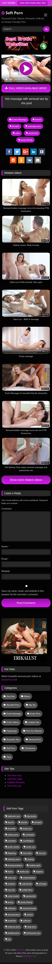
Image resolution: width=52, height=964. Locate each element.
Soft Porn (14, 12)
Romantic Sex (13, 739)
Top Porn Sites (14, 779)
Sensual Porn (35, 739)
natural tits (27, 883)
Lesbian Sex (33, 722)
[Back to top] (43, 955)
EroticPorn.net (8, 680)
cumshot (12, 840)
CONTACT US (29, 956)
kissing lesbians (15, 865)
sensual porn (14, 914)
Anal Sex (11, 696)
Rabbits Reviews (16, 782)
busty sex (27, 828)
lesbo (10, 871)
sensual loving (29, 908)
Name (5, 546)
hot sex (42, 853)
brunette (11, 828)
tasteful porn (13, 933)
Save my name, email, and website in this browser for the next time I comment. (22, 593)
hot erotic (27, 853)
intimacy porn (14, 859)
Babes (27, 696)
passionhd (33, 133)
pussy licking (26, 140)
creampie (30, 834)
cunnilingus (28, 840)
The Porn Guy (14, 775)
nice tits (11, 890)
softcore (26, 920)
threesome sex (33, 933)
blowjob (15, 126)
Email (5, 559)
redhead (11, 908)
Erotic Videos (13, 722)
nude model (13, 896)
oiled (17, 133)
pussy (10, 902)
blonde (38, 119)
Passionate (12, 731)
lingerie (39, 871)
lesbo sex (24, 871)
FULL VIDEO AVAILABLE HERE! (27, 88)
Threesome (30, 748)
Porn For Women (34, 731)
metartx (11, 883)
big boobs (31, 816)
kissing (30, 859)
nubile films (27, 890)
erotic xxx (30, 847)
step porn (31, 926)
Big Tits (32, 705)
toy (9, 939)
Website (5, 571)
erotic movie (13, 847)
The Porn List (14, 786)
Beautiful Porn (13, 705)
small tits (12, 920)
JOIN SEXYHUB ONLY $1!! (32, 3)
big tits (11, 822)
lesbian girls (34, 865)
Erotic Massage (19, 119)
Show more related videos (26, 479)
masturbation (29, 877)
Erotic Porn (35, 713)
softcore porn (14, 926)
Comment (6, 508)
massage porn (34, 126)
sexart (30, 914)
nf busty (42, 883)
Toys (9, 757)
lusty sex (12, 877)
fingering (12, 853)
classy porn (13, 834)
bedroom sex (14, 816)
